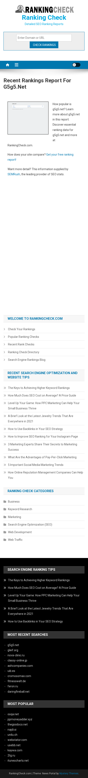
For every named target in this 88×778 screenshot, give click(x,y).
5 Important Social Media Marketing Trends (35, 464)
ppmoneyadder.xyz (20, 719)
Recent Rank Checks (21, 344)
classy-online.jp (17, 660)
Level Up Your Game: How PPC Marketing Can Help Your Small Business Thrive (44, 405)
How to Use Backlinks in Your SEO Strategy (35, 429)
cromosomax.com (19, 676)
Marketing (14, 517)
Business (14, 501)
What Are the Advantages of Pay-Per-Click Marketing (42, 457)
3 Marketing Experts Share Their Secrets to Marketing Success (42, 447)
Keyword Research (20, 509)
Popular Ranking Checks (23, 336)
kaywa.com (15, 750)
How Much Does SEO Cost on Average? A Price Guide (42, 395)
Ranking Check (44, 17)
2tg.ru (11, 755)
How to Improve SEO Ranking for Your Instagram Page (43, 436)
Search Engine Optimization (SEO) (30, 524)
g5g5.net (13, 645)
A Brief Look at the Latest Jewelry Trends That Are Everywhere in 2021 (40, 418)
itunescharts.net (18, 760)
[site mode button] (76, 65)
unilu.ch (12, 734)
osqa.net (13, 714)
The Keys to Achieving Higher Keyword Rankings (39, 388)
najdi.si (12, 729)
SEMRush (14, 174)
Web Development (20, 532)
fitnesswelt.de (17, 681)
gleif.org (13, 650)
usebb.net (14, 745)
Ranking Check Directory (23, 352)
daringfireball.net (18, 691)
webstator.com (17, 739)
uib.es (11, 671)
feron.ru (13, 686)
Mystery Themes (68, 773)
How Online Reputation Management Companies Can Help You (45, 475)
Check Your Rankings (21, 329)
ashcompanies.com (20, 665)
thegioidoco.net (18, 724)
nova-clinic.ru (16, 655)
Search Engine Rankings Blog (26, 359)
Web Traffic (15, 539)
